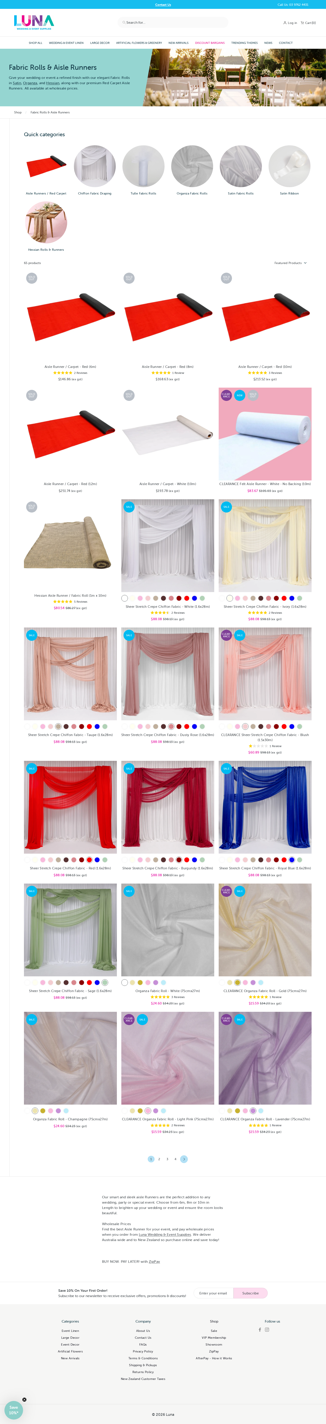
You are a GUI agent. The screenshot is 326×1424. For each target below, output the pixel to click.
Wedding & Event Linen (66, 43)
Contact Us (163, 5)
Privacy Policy (143, 1351)
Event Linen (70, 1331)
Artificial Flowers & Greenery (139, 43)
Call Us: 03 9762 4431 (293, 5)
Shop (18, 112)
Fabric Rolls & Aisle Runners (50, 112)
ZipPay (154, 1261)
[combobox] (173, 22)
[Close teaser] (24, 1399)
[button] (13, 1410)
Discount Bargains (210, 43)
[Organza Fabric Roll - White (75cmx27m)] (124, 982)
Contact (286, 43)
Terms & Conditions (143, 1358)
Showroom (214, 1344)
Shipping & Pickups (143, 1365)
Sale (214, 1331)
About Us (143, 1331)
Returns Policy (143, 1372)
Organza (30, 83)
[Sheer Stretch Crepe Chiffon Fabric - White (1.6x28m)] (124, 598)
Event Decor (70, 1344)
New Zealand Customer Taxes (143, 1379)
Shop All (35, 43)
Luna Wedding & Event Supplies (165, 1234)
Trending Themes (244, 43)
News (268, 43)
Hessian (52, 83)
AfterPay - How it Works (214, 1358)
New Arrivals (179, 43)
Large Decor (100, 43)
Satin (17, 83)
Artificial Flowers (70, 1351)
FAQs (143, 1344)
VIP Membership (214, 1338)
